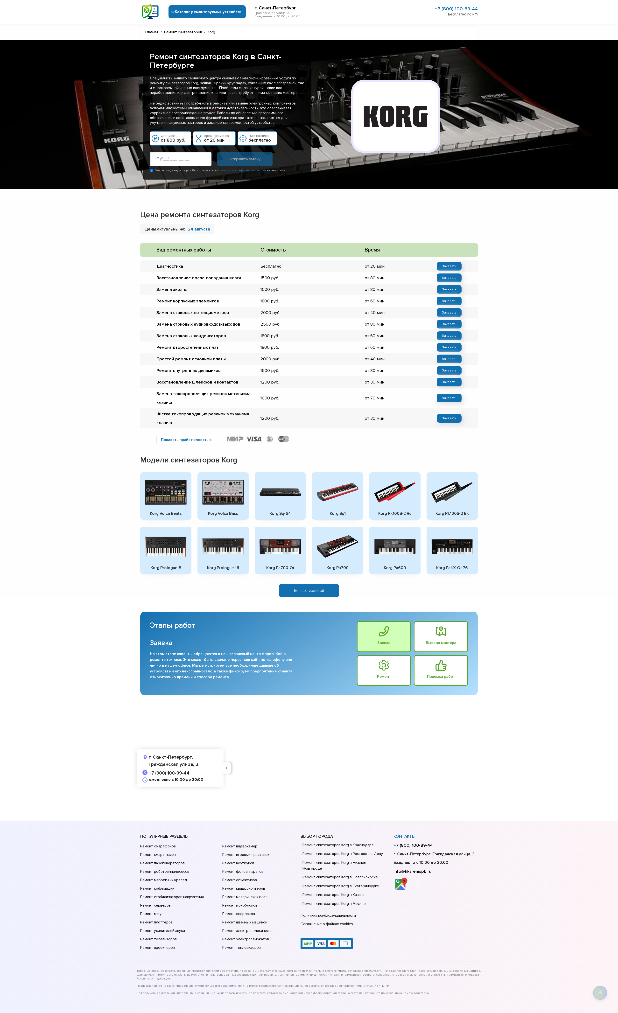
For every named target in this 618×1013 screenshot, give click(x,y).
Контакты (404, 836)
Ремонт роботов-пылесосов (164, 871)
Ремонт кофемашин (157, 888)
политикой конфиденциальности (242, 170)
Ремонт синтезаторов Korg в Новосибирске (340, 877)
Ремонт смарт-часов (158, 854)
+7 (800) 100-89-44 (456, 9)
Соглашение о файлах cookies (327, 924)
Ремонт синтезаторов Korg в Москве (334, 903)
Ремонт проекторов (157, 947)
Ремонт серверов (155, 905)
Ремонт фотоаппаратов (242, 871)
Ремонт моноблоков (239, 905)
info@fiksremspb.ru (412, 871)
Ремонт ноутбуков (238, 863)
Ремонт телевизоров (158, 939)
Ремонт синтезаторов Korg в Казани (333, 894)
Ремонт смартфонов (158, 846)
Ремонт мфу (151, 913)
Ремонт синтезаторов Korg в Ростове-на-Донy (342, 853)
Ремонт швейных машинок (244, 922)
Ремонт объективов (239, 880)
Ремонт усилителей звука (162, 930)
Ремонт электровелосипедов (248, 930)
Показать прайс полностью (186, 439)
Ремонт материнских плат (244, 896)
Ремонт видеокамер (239, 846)
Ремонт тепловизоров (241, 947)
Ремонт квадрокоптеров (243, 888)
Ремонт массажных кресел (163, 880)
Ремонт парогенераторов (162, 863)
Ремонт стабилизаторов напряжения (172, 896)
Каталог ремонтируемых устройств (208, 11)
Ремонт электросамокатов (245, 939)
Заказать (449, 266)
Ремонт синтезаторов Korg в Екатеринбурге (340, 886)
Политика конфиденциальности (328, 915)
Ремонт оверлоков (238, 913)
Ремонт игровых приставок (245, 854)
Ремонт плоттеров (156, 922)
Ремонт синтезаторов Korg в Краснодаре (338, 845)
